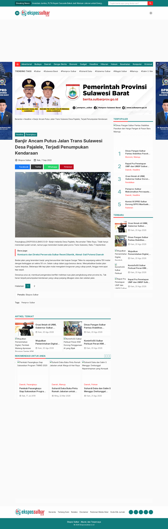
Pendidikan (129, 182)
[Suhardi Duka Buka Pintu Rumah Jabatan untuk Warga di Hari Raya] (63, 371)
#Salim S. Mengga (149, 71)
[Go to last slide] (105, 356)
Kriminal (148, 64)
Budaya (38, 64)
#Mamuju (134, 71)
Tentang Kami (63, 512)
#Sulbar (37, 71)
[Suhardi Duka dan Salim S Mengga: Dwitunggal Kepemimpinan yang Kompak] (95, 371)
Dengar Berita (60, 64)
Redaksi (74, 512)
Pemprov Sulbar (28, 303)
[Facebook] (131, 512)
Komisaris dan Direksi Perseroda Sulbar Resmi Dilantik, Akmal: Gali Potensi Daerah (60, 254)
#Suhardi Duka (85, 71)
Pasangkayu (31, 134)
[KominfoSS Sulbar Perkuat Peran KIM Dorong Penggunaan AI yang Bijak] (73, 344)
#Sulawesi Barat (51, 71)
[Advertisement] (84, 39)
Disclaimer (84, 512)
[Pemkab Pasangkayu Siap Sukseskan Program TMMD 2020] (30, 371)
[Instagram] (136, 512)
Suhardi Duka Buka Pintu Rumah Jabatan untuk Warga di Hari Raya (62, 391)
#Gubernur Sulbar (103, 71)
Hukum (114, 64)
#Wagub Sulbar (120, 71)
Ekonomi (73, 64)
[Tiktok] (151, 512)
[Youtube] (141, 512)
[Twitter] (146, 512)
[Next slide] (109, 356)
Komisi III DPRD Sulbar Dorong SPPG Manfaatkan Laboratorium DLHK (138, 204)
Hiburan (104, 64)
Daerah (47, 64)
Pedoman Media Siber (99, 512)
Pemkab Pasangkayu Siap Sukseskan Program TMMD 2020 (30, 391)
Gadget (83, 64)
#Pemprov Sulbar (68, 71)
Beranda (52, 512)
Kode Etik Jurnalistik (119, 512)
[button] (150, 3)
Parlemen (129, 208)
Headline (94, 64)
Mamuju (60, 385)
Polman (92, 385)
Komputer (137, 64)
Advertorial (27, 64)
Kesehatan (125, 64)
